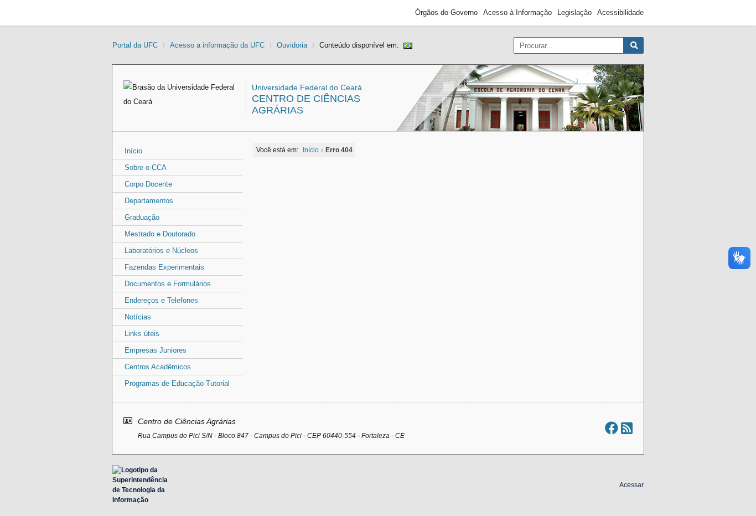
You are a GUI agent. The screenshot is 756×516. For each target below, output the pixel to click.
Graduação (142, 217)
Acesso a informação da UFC (217, 45)
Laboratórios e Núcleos (161, 250)
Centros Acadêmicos (158, 367)
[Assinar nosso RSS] (627, 428)
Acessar (631, 485)
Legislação (574, 12)
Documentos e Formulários (168, 284)
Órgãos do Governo (446, 12)
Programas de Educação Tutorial (177, 383)
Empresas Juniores (156, 350)
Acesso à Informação (517, 12)
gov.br (132, 13)
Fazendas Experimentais (164, 267)
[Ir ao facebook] (611, 428)
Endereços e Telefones (161, 300)
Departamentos (149, 201)
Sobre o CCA (146, 167)
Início (133, 151)
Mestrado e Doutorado (160, 234)
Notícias (138, 317)
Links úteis (142, 333)
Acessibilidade (620, 12)
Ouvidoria (292, 45)
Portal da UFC (135, 45)
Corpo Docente (148, 184)
